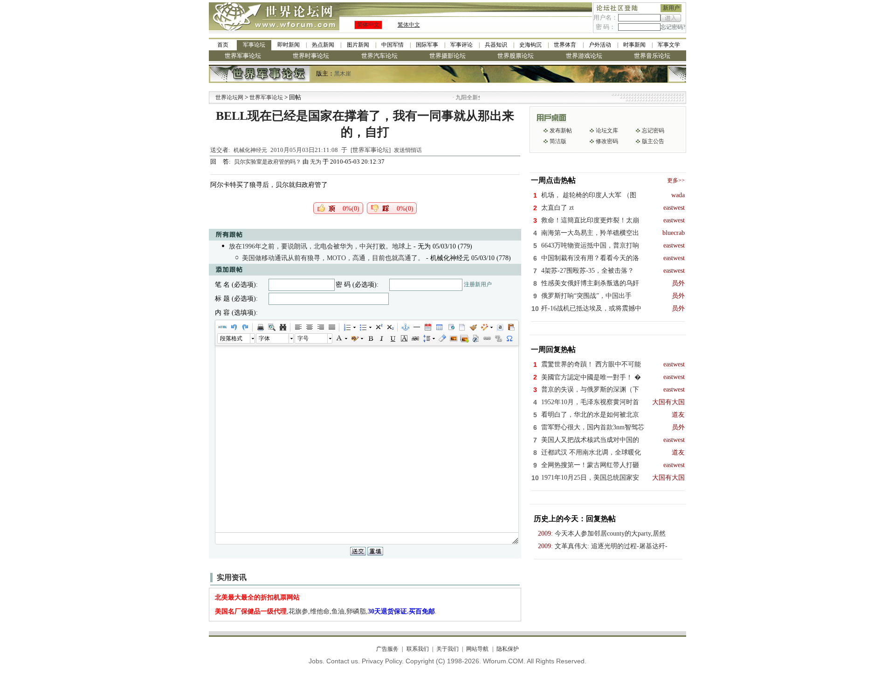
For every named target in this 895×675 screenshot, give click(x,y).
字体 (264, 338)
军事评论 (461, 44)
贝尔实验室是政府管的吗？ (268, 161)
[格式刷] (472, 327)
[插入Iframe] (450, 327)
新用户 (671, 8)
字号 (303, 338)
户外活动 (600, 44)
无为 (315, 161)
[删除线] (415, 338)
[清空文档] (461, 327)
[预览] (271, 327)
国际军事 (427, 44)
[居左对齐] (298, 327)
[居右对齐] (320, 327)
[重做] (244, 327)
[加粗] (370, 338)
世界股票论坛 (515, 55)
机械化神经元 (250, 150)
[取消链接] (498, 338)
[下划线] (392, 338)
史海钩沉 (530, 44)
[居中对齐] (309, 327)
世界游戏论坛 (584, 55)
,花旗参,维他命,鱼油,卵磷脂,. (326, 611)
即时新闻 (288, 44)
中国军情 (392, 44)
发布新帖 (561, 130)
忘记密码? (673, 27)
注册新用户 (478, 284)
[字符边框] (403, 338)
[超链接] (486, 338)
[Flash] (475, 338)
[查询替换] (282, 327)
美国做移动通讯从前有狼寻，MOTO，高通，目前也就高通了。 (333, 258)
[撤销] (233, 327)
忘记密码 (653, 130)
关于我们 (447, 649)
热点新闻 (323, 44)
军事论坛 (254, 44)
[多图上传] (464, 338)
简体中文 (368, 24)
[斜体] (381, 338)
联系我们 (417, 649)
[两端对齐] (331, 327)
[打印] (260, 327)
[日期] (427, 327)
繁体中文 (409, 24)
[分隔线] (416, 327)
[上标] (378, 327)
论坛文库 (607, 130)
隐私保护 (507, 649)
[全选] (499, 327)
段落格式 (231, 338)
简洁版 (558, 141)
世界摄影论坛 (447, 55)
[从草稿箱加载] (511, 327)
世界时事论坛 (311, 55)
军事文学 (669, 44)
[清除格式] (442, 338)
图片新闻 (358, 44)
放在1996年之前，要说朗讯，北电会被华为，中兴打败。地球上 (320, 246)
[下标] (389, 327)
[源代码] (222, 327)
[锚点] (405, 327)
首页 (222, 44)
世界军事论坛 (243, 55)
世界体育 (565, 44)
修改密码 (607, 141)
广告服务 (387, 649)
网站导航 (477, 649)
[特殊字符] (509, 338)
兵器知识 (496, 44)
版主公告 (653, 141)
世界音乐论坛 (652, 55)
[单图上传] (453, 338)
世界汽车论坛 (379, 55)
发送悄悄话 (408, 150)
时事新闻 (634, 44)
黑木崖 (342, 73)
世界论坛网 (229, 97)
